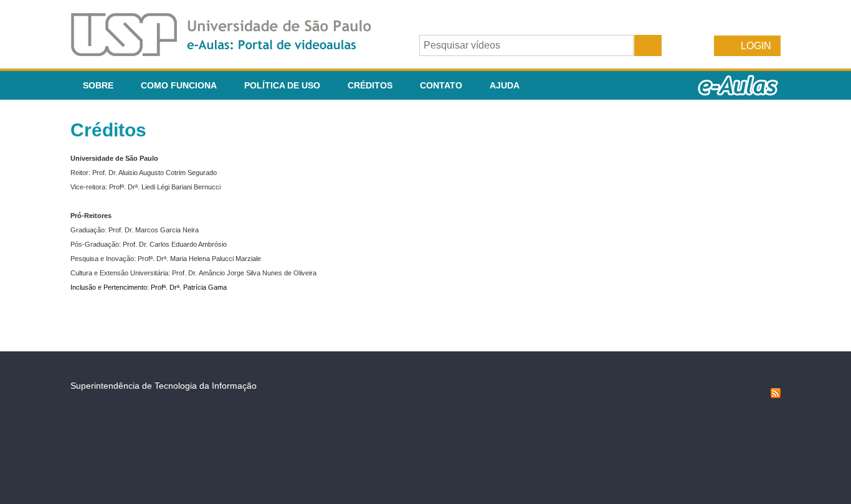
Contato (441, 85)
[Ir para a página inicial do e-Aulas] (231, 52)
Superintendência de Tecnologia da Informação (163, 386)
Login (756, 45)
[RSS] (776, 395)
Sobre (98, 85)
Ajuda (505, 85)
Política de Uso (282, 85)
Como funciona (179, 85)
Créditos (370, 85)
